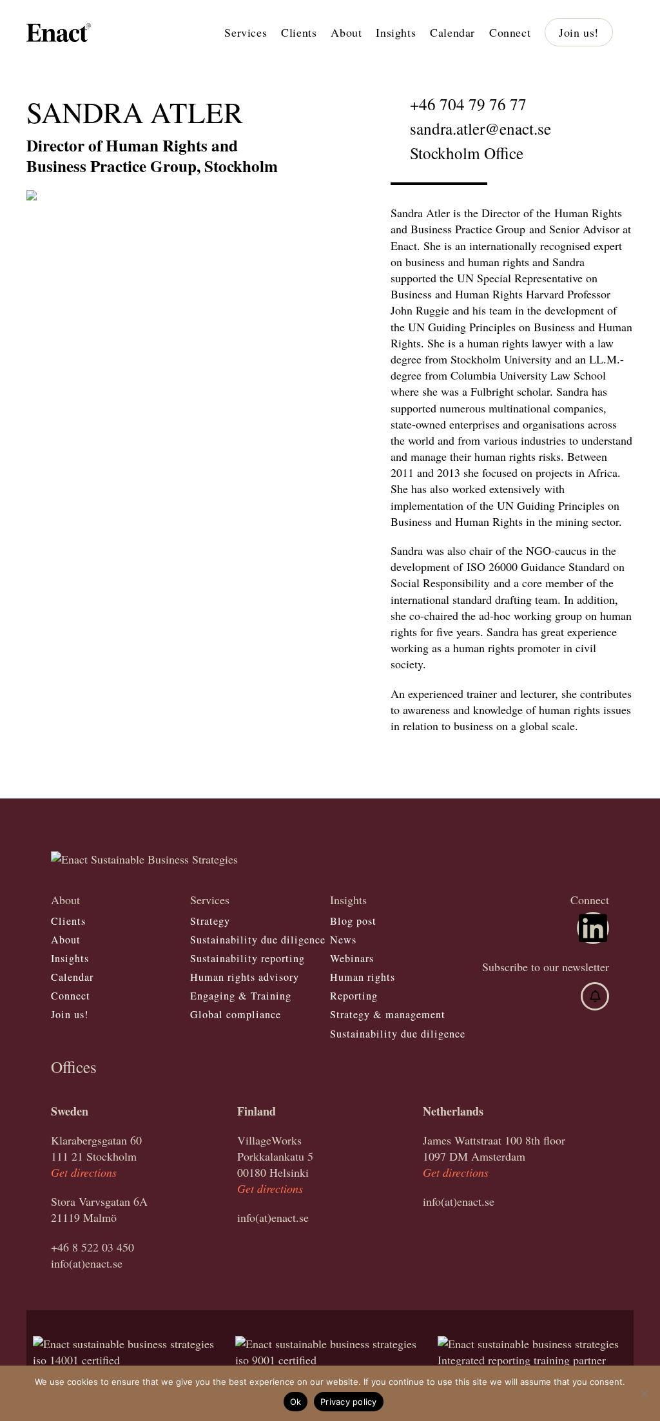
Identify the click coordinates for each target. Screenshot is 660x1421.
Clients (68, 921)
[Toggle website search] (631, 32)
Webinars (352, 958)
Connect (70, 996)
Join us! (69, 1014)
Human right (360, 977)
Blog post (353, 921)
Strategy (210, 921)
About (66, 940)
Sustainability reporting (247, 958)
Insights (70, 958)
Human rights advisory (244, 977)
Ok (296, 1402)
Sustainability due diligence (257, 940)
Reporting (354, 996)
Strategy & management (387, 1014)
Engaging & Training (240, 996)
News (343, 940)
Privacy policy (348, 1402)
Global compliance (235, 1014)
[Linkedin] (593, 928)
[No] (643, 1393)
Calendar (72, 977)
